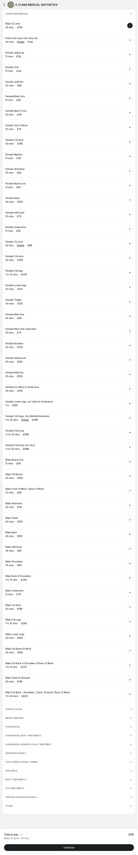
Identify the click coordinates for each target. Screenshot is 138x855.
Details (20, 41)
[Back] (4, 5)
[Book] (130, 25)
